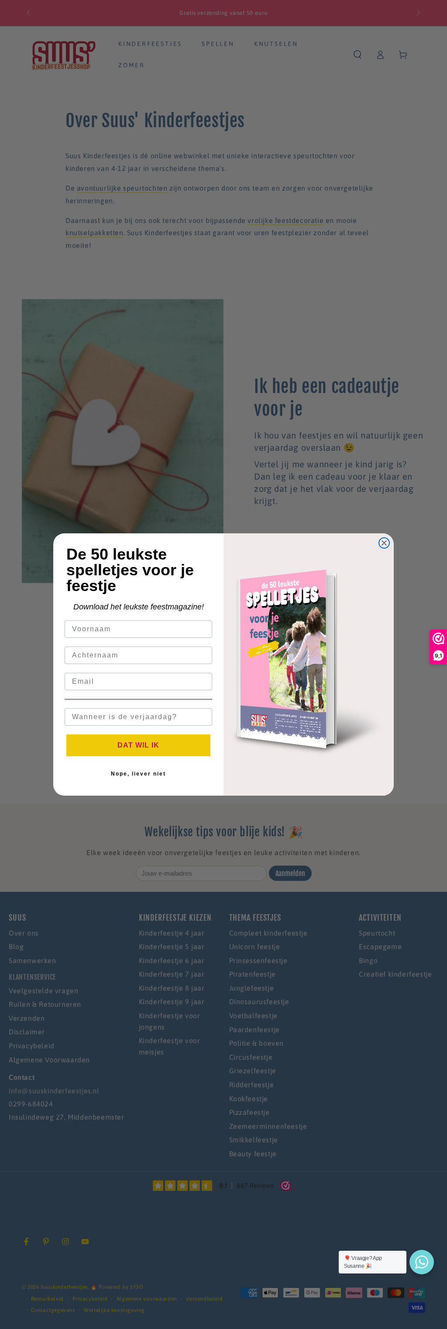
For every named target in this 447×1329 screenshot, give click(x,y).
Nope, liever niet (138, 774)
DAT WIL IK (138, 745)
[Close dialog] (384, 543)
